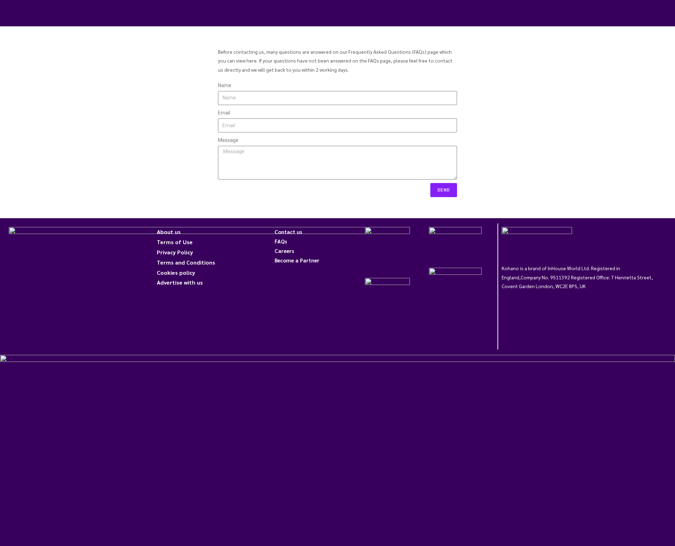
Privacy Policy (175, 252)
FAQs (281, 241)
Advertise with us (180, 282)
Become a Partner (297, 260)
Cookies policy (176, 272)
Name (224, 85)
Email (224, 113)
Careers (284, 250)
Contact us (288, 231)
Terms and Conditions (186, 262)
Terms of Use (175, 242)
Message (228, 140)
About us (169, 231)
